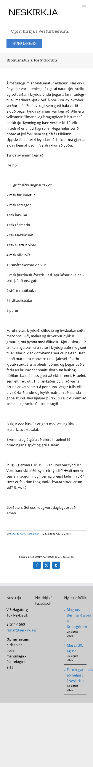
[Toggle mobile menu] (84, 6)
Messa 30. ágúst (75, 648)
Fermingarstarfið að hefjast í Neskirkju (75, 675)
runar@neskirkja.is (21, 630)
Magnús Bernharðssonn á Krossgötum (75, 618)
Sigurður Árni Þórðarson (24, 534)
